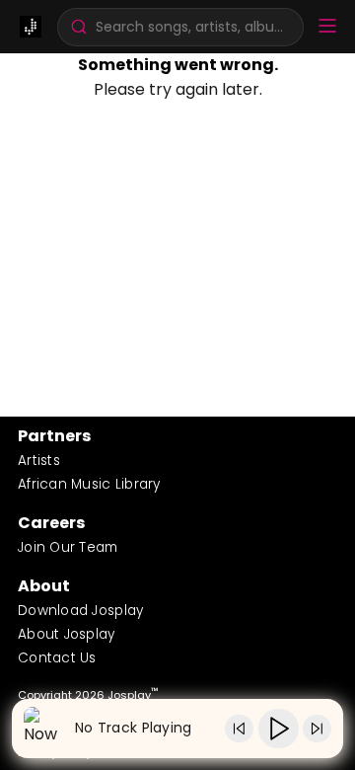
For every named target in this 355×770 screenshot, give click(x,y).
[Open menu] (327, 27)
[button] (180, 27)
